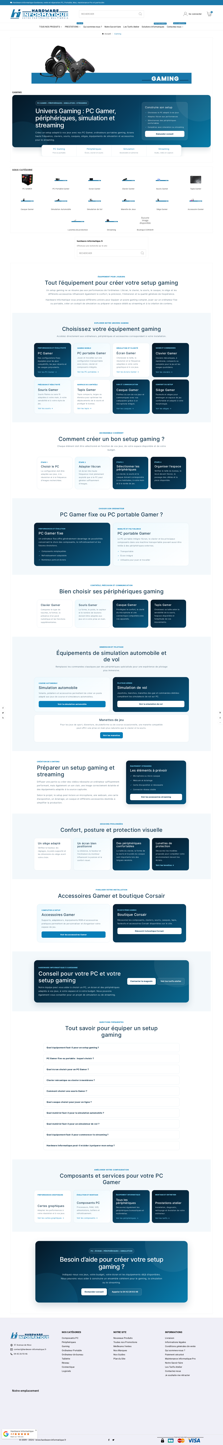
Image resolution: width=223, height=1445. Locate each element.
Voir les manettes (111, 735)
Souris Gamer (162, 189)
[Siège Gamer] (162, 200)
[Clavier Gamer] (128, 179)
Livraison (169, 1338)
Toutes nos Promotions (125, 1342)
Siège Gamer (162, 209)
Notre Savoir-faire (174, 1363)
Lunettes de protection (78, 230)
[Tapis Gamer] (195, 179)
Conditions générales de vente (180, 1346)
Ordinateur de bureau (72, 1354)
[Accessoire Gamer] (195, 200)
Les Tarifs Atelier (173, 1367)
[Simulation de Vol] (94, 200)
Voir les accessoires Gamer (73, 934)
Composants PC (70, 1338)
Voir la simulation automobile (72, 704)
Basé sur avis (17, 1437)
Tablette (66, 1358)
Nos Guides (119, 1354)
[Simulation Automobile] (61, 200)
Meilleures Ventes (122, 1346)
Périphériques (69, 1342)
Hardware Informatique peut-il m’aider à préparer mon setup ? (81, 1145)
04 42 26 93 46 (20, 1354)
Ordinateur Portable (72, 1350)
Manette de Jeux (128, 209)
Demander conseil (164, 134)
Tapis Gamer (195, 189)
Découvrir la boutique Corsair (149, 931)
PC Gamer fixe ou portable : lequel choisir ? (70, 1058)
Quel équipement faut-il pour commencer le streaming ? (78, 1134)
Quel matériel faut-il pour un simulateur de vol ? (73, 1124)
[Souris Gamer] (162, 179)
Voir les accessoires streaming (156, 797)
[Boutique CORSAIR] (145, 220)
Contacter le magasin (141, 981)
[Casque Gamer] (27, 200)
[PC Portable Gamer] (61, 179)
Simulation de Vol (94, 209)
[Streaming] (111, 220)
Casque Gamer (27, 209)
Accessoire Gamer (196, 209)
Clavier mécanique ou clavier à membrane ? (71, 1080)
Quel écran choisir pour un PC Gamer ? (68, 1069)
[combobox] (108, 14)
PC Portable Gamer (61, 189)
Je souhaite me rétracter (177, 1375)
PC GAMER (27, 189)
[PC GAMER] (27, 179)
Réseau (65, 1363)
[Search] (140, 14)
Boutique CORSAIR (145, 230)
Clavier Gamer (128, 189)
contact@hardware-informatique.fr (30, 1349)
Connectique (68, 1367)
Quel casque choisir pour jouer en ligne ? (69, 1102)
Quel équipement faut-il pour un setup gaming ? (73, 1047)
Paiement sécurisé (174, 1354)
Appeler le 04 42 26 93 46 (125, 1292)
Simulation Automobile (61, 209)
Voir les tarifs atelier (171, 981)
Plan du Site (119, 1358)
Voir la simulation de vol (151, 704)
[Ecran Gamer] (94, 179)
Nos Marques (120, 1350)
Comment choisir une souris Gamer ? (67, 1091)
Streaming (111, 230)
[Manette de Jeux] (128, 200)
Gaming (66, 1346)
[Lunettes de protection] (77, 220)
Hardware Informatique (22, 1431)
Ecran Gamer (94, 189)
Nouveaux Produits (123, 1338)
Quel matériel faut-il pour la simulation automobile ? (75, 1113)
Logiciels (66, 1371)
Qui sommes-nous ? (175, 1350)
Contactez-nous (173, 1371)
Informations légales (175, 1342)
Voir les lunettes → (165, 865)
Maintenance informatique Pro (180, 1358)
